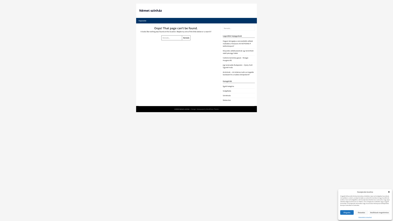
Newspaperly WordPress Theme (208, 109)
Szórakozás (227, 95)
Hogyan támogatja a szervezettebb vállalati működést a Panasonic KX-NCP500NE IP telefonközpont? (238, 43)
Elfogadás (346, 212)
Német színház (150, 10)
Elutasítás (361, 212)
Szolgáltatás (227, 91)
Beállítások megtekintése (379, 212)
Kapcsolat (142, 21)
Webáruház (227, 100)
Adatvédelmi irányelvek (365, 217)
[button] (389, 192)
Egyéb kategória (228, 86)
